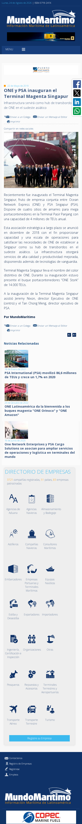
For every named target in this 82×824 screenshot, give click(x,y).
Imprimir (15, 121)
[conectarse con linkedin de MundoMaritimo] (77, 102)
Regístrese (14, 769)
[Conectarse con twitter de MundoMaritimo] (77, 93)
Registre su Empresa (39, 738)
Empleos (13, 774)
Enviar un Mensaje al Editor (52, 117)
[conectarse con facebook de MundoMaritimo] (77, 84)
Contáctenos (15, 758)
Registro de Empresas (20, 763)
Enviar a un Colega (20, 117)
